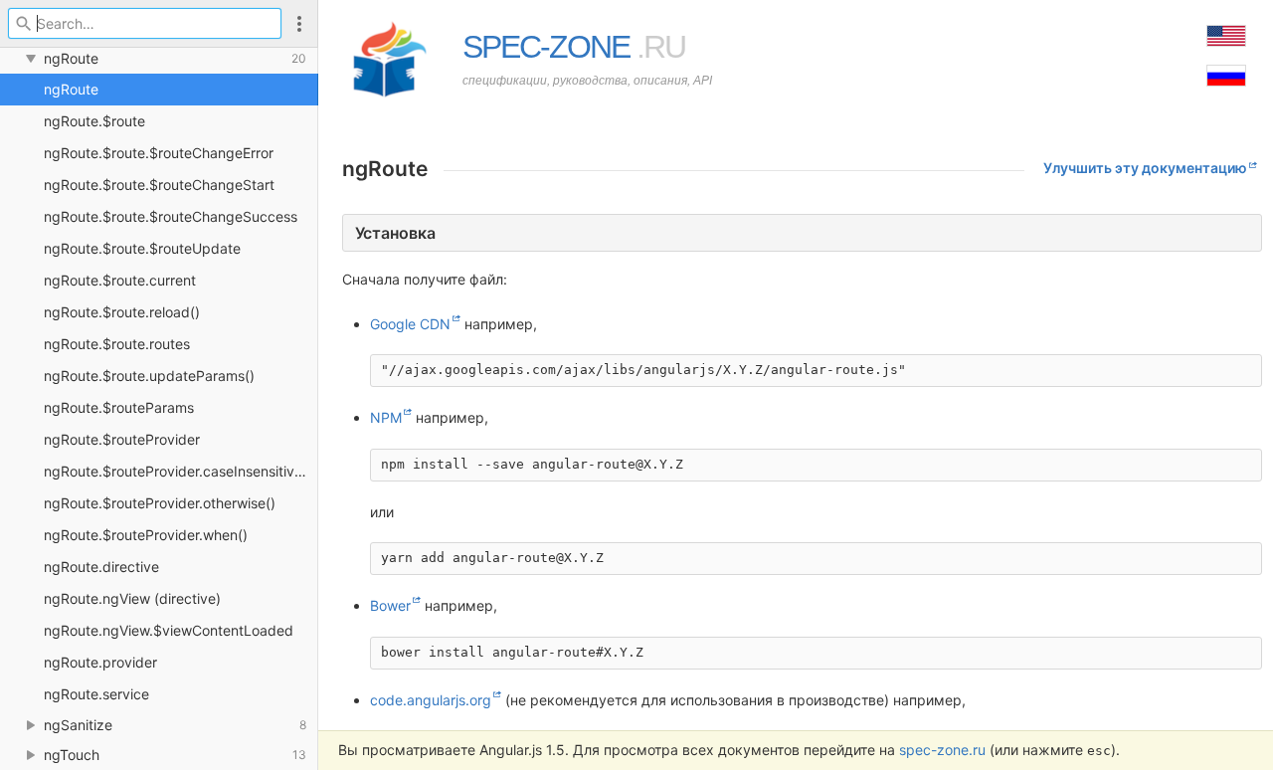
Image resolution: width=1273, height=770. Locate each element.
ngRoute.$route (94, 120)
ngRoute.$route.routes (117, 343)
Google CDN (410, 323)
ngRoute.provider (100, 662)
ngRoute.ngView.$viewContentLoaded (168, 630)
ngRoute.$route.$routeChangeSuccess (170, 216)
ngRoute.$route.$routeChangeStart (159, 184)
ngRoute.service (96, 693)
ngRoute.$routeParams (119, 407)
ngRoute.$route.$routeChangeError (158, 152)
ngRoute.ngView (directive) (132, 598)
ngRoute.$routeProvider (122, 439)
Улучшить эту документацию (1145, 167)
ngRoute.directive (101, 566)
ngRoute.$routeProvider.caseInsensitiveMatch (181, 471)
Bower (390, 605)
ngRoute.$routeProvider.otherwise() (159, 502)
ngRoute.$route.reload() (122, 311)
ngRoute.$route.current (120, 280)
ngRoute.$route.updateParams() (149, 375)
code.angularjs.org (430, 699)
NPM (386, 417)
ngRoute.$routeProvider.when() (146, 534)
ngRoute (71, 89)
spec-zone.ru (942, 749)
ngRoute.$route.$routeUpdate (142, 248)
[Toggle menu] (299, 23)
